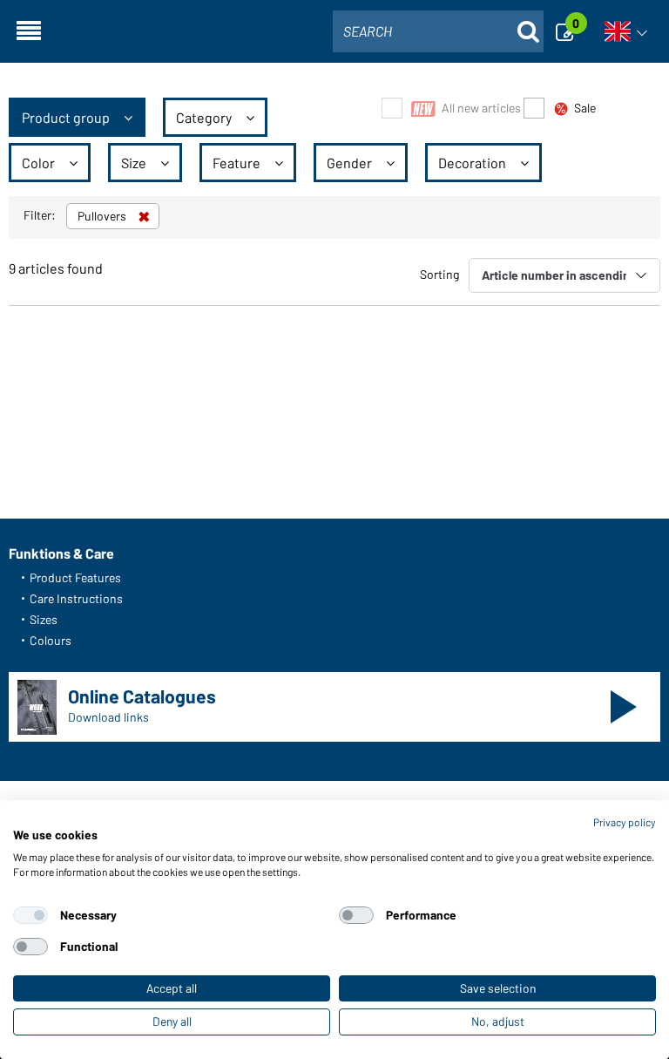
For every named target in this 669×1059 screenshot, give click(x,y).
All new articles (481, 107)
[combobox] (438, 31)
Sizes (43, 619)
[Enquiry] (569, 31)
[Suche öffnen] (528, 31)
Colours (50, 640)
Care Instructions (76, 598)
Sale (585, 107)
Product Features (75, 577)
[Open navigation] (28, 31)
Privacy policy (624, 822)
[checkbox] (30, 915)
